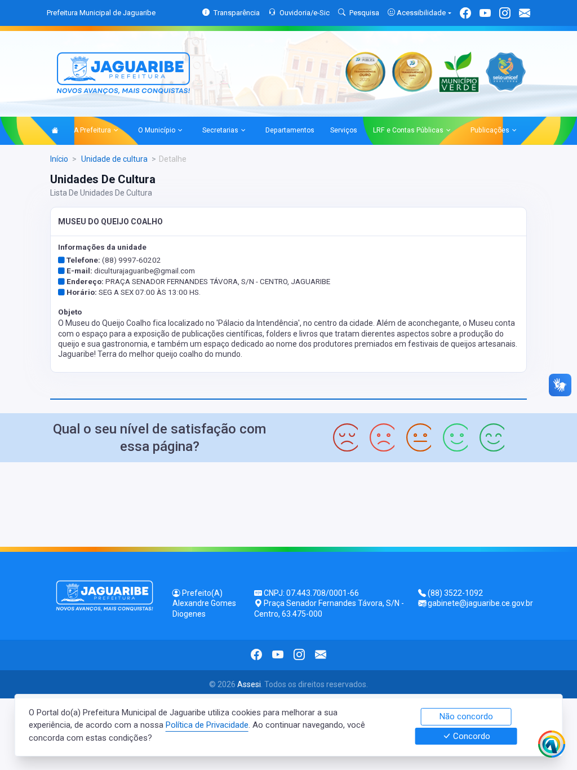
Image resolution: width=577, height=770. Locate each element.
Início (59, 158)
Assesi (249, 684)
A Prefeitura (92, 130)
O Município (156, 130)
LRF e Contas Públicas (408, 130)
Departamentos (289, 130)
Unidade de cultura (113, 158)
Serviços (343, 130)
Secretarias (220, 130)
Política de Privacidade (207, 725)
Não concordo (466, 716)
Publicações (490, 130)
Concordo (470, 736)
